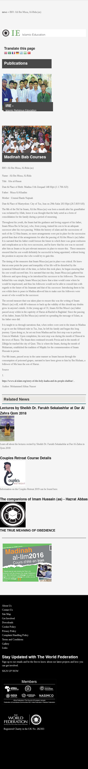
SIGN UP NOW (10, 671)
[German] (17, 53)
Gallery (5, 643)
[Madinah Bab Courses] (27, 161)
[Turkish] (29, 53)
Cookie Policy (9, 626)
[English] (5, 53)
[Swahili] (25, 53)
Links (5, 647)
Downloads (7, 622)
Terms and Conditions (12, 639)
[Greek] (21, 53)
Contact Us (7, 609)
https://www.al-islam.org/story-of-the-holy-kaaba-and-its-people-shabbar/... (38, 380)
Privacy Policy (9, 631)
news (4, 12)
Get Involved (8, 618)
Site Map (6, 614)
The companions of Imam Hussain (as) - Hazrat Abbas (44, 499)
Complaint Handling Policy (15, 635)
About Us (7, 605)
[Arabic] (9, 53)
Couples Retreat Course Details (25, 457)
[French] (13, 53)
